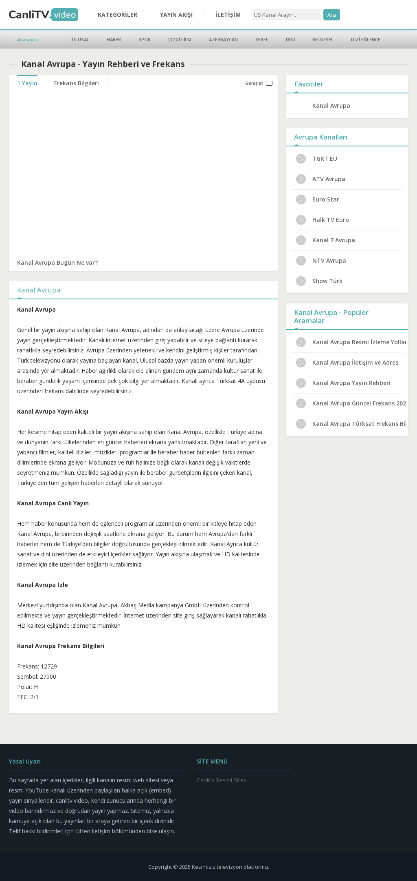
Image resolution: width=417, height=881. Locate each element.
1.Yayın (27, 83)
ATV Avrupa (328, 179)
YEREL (261, 39)
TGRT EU (324, 158)
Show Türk (327, 281)
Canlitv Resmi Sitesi (222, 780)
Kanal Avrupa (331, 105)
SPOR (144, 39)
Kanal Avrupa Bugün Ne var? (57, 262)
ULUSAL (80, 39)
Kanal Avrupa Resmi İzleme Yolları (359, 342)
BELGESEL (323, 39)
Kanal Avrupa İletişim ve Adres (355, 362)
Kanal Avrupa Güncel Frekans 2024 (359, 403)
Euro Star (325, 199)
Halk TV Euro (330, 220)
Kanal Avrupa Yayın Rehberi (351, 383)
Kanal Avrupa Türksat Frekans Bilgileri (359, 423)
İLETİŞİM (228, 14)
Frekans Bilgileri (76, 83)
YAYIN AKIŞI (176, 14)
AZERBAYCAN (223, 39)
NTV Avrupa (329, 260)
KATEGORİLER (117, 14)
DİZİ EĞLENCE (365, 39)
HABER (114, 39)
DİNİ (290, 39)
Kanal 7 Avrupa (333, 240)
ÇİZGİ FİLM (179, 39)
